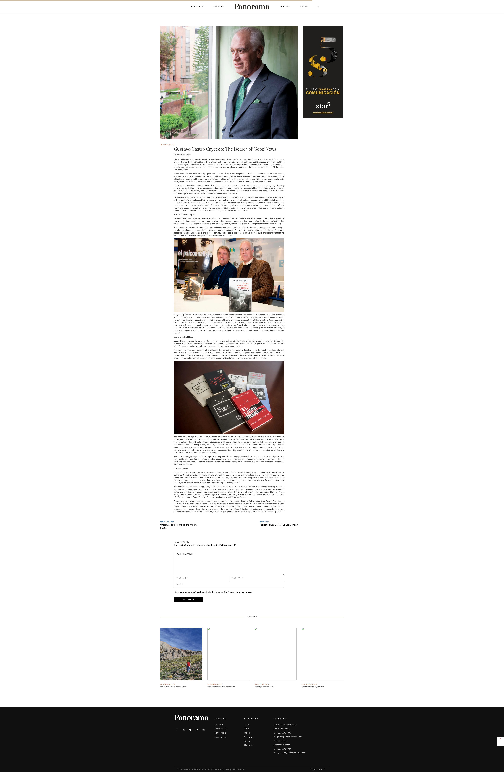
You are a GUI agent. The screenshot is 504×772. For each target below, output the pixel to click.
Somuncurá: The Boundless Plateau (173, 687)
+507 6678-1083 (284, 749)
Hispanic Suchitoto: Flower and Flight (221, 687)
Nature (247, 724)
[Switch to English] (500, 738)
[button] (318, 6)
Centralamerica (221, 728)
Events (247, 741)
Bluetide (240, 769)
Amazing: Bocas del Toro (264, 687)
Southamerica (220, 737)
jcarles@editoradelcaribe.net (289, 736)
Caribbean (219, 724)
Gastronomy (249, 737)
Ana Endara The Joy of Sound (313, 687)
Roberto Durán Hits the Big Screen (279, 524)
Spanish (322, 769)
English (313, 769)
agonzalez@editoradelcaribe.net (291, 753)
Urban (246, 728)
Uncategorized (167, 145)
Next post (264, 522)
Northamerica (220, 733)
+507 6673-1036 (284, 733)
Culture (247, 733)
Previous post (167, 522)
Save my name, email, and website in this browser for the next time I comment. (214, 591)
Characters (248, 745)
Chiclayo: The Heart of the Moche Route (179, 526)
